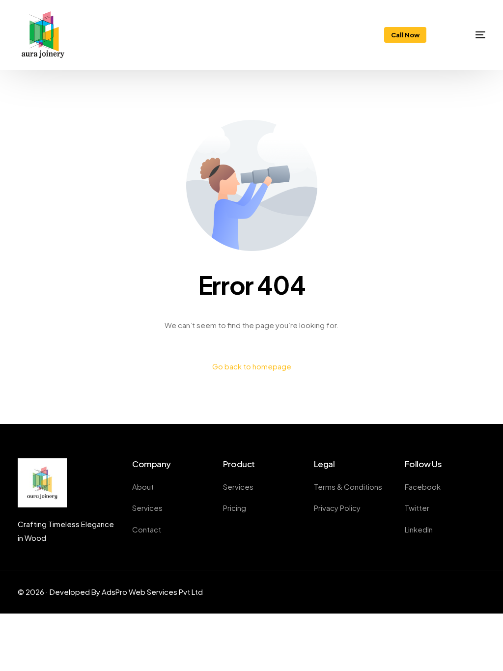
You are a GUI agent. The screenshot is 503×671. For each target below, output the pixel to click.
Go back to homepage (251, 366)
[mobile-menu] (469, 34)
